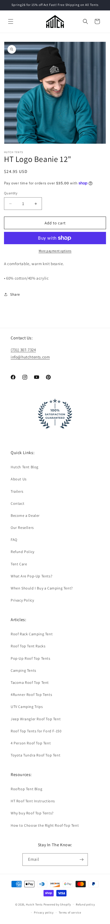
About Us (19, 479)
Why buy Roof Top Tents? (32, 813)
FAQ (14, 539)
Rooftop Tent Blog (26, 788)
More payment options (55, 251)
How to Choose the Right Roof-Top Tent (45, 825)
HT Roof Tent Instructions (33, 801)
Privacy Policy (22, 600)
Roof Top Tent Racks (28, 646)
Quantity (10, 193)
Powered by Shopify (57, 904)
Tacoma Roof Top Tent (30, 682)
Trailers (17, 491)
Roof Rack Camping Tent (32, 634)
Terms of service (70, 912)
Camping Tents (23, 670)
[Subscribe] (82, 859)
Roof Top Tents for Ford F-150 (36, 731)
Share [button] (15, 294)
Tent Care (19, 564)
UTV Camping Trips (27, 706)
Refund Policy (22, 551)
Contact (17, 503)
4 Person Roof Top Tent (31, 743)
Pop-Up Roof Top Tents (30, 658)
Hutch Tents (34, 904)
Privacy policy (44, 912)
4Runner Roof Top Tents (31, 694)
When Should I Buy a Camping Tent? (42, 588)
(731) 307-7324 (23, 349)
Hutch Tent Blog (24, 467)
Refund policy (85, 904)
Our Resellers (22, 527)
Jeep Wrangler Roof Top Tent (36, 719)
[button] (11, 21)
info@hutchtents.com (30, 356)
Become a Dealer (25, 515)
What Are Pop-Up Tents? (31, 576)
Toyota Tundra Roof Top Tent (35, 755)
